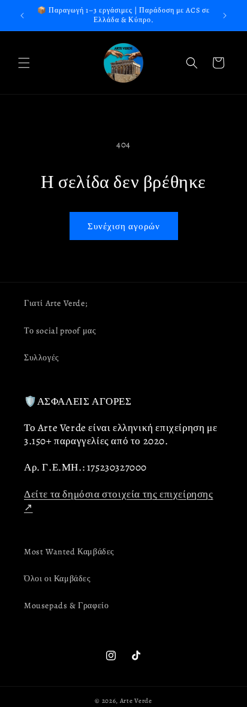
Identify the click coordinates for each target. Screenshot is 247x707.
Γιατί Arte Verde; (55, 303)
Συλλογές (41, 357)
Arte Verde (136, 700)
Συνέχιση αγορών (124, 226)
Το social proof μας (60, 330)
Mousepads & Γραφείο (66, 605)
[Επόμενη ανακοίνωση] (225, 15)
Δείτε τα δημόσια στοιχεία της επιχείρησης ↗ (118, 500)
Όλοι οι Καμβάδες (57, 578)
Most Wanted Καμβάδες (69, 551)
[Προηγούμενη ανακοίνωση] (22, 15)
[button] (24, 63)
